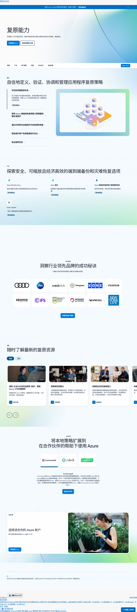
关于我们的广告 (47, 611)
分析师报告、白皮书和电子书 (68, 602)
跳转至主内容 (4, 1)
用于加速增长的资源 (130, 597)
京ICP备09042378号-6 (59, 611)
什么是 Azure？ (5, 597)
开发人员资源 (39, 602)
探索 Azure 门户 (17, 595)
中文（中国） (4, 606)
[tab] (10, 358)
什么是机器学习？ (107, 602)
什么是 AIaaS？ (129, 602)
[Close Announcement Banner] (127, 7)
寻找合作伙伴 (22, 602)
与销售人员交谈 (129, 610)
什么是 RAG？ (21, 604)
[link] (8, 66)
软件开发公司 (4, 602)
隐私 (23, 611)
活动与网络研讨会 (53, 602)
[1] (7, 576)
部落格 (33, 602)
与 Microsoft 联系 (15, 611)
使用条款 (35, 611)
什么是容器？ (12, 604)
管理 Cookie (28, 611)
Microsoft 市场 (13, 602)
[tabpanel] (68, 391)
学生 (45, 602)
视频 (79, 602)
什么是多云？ (96, 602)
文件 (28, 602)
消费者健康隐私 (5, 611)
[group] (68, 385)
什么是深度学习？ (119, 602)
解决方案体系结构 (6, 600)
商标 (40, 611)
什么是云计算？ (87, 602)
